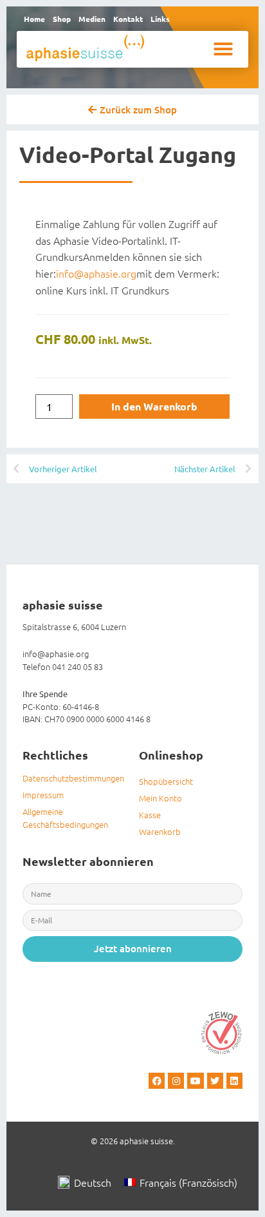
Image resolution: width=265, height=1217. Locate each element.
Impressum (43, 795)
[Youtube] (195, 1081)
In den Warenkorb (154, 406)
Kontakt (128, 19)
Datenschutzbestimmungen (73, 778)
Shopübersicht (166, 781)
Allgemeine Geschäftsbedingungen (65, 817)
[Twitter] (215, 1081)
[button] (223, 49)
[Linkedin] (234, 1081)
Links (160, 19)
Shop (62, 19)
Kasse (150, 815)
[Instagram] (176, 1081)
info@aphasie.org (96, 273)
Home (34, 19)
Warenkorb (160, 831)
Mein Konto (160, 798)
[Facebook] (157, 1081)
